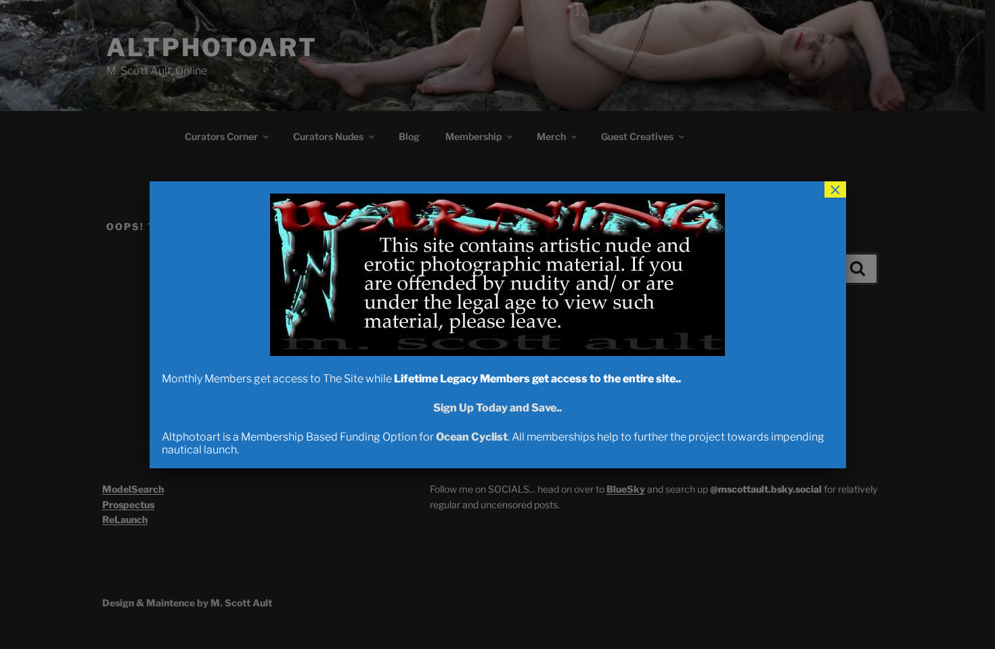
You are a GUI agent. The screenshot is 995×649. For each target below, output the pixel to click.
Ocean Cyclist (472, 436)
